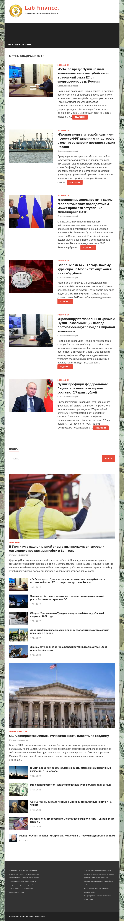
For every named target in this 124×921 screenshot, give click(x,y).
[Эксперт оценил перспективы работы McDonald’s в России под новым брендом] (13, 840)
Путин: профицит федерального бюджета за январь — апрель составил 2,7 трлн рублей (82, 388)
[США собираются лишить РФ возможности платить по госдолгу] (62, 728)
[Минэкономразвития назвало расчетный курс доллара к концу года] (18, 795)
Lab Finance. (42, 7)
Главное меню (22, 44)
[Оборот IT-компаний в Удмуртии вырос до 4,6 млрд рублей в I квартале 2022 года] (18, 623)
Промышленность (18, 731)
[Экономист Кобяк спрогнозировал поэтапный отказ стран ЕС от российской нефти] (18, 657)
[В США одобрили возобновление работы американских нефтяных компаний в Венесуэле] (18, 778)
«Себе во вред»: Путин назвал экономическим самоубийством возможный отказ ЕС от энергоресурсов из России (67, 581)
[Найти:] (62, 458)
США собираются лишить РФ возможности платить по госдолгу (59, 735)
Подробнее (80, 117)
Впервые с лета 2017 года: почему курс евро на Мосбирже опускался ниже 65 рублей (84, 269)
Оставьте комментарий (67, 86)
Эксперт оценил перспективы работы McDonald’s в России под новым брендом (67, 835)
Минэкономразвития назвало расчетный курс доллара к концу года (70, 784)
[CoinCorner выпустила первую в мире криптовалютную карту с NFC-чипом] (18, 812)
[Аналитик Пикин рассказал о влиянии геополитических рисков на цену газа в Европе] (18, 640)
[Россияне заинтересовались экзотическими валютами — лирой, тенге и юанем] (18, 829)
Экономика (63, 65)
